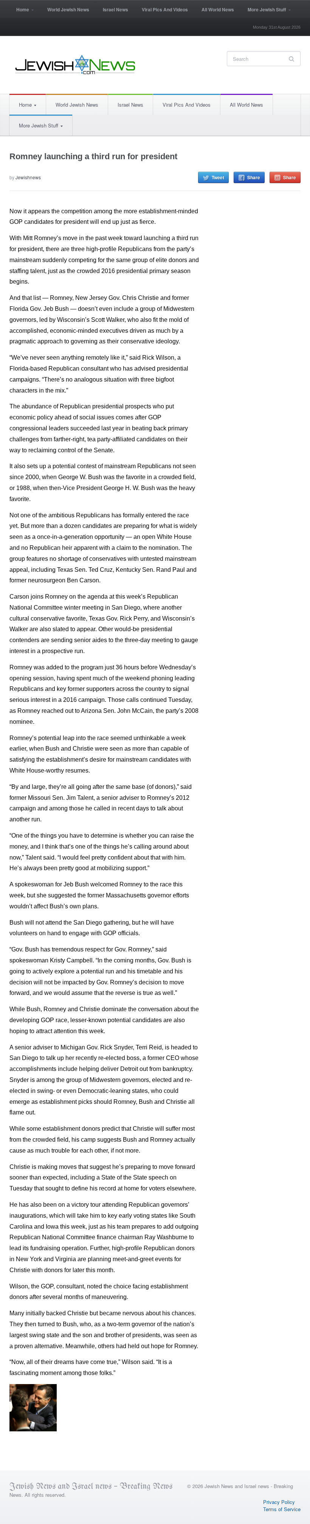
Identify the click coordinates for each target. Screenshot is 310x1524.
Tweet (218, 177)
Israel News (115, 9)
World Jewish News (68, 9)
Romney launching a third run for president (93, 156)
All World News (218, 9)
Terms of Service (282, 1509)
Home (19, 12)
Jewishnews (28, 177)
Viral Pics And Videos (165, 9)
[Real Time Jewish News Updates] (75, 64)
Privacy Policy (279, 1501)
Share (253, 177)
